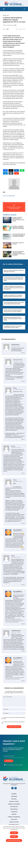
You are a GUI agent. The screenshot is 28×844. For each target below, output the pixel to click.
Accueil (4, 15)
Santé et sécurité (14, 822)
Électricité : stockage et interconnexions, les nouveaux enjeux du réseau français (18, 219)
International (14, 811)
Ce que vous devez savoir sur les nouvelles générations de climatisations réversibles (18, 235)
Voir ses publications (10, 195)
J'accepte (14, 832)
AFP (8, 15)
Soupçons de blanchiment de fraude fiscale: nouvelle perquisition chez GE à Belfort (13, 318)
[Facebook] (12, 788)
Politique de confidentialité (14, 840)
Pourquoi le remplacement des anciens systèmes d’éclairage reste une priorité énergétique (18, 253)
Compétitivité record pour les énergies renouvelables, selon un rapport (13, 326)
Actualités (14, 794)
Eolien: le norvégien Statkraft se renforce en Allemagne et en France (14, 271)
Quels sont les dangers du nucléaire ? (18, 243)
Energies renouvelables (14, 804)
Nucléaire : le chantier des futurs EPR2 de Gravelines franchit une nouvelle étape (18, 227)
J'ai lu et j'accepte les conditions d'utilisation (14, 764)
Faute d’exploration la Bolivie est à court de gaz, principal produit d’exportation (14, 303)
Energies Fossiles (14, 801)
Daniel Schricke (17, 359)
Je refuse (14, 836)
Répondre (23, 352)
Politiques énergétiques (14, 817)
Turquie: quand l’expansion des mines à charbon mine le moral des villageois (13, 310)
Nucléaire (14, 814)
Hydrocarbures (14, 809)
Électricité (14, 799)
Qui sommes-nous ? (14, 824)
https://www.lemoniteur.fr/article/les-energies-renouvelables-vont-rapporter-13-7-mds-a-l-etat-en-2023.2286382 (14, 620)
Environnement (14, 806)
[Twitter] (15, 788)
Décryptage (14, 796)
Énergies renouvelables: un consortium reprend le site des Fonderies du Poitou (13, 295)
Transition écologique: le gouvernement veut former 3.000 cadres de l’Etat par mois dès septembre (14, 287)
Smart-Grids (14, 819)
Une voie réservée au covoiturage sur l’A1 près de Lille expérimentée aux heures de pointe (13, 279)
